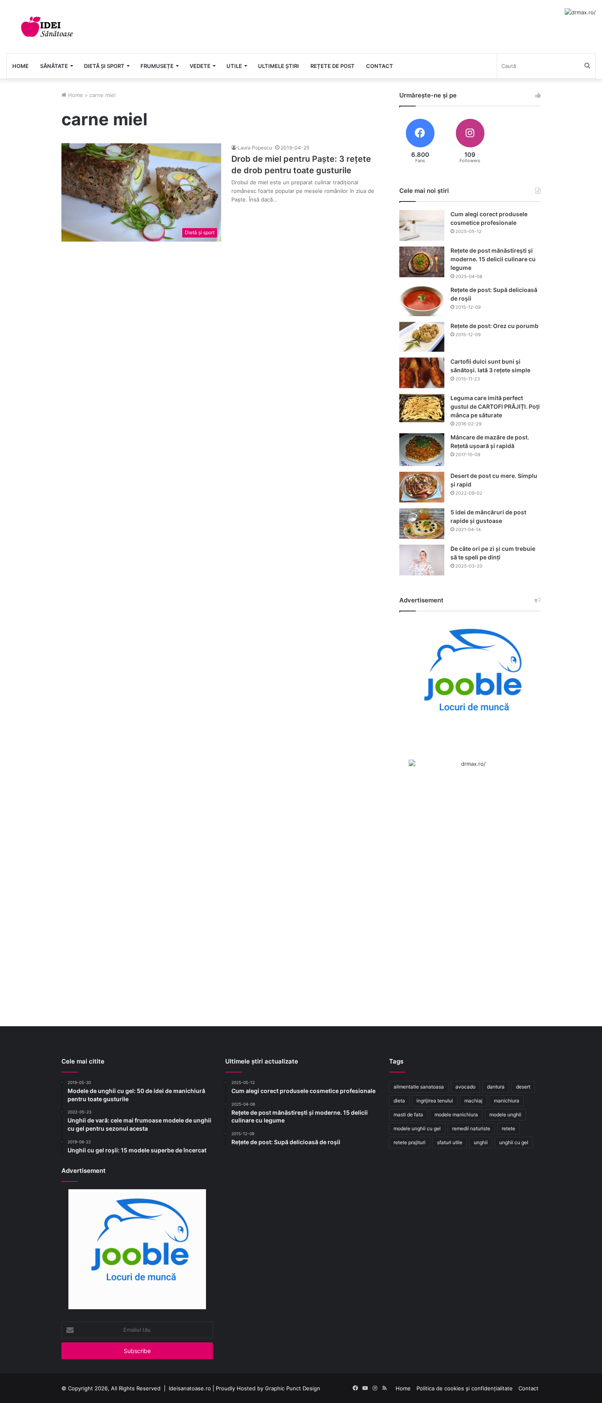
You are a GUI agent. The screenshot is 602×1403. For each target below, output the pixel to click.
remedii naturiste (471, 1128)
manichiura (506, 1101)
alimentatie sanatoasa (419, 1087)
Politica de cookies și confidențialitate (464, 1388)
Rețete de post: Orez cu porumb (494, 325)
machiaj (473, 1101)
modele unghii (505, 1114)
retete (508, 1128)
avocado (465, 1087)
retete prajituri (409, 1142)
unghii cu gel (513, 1142)
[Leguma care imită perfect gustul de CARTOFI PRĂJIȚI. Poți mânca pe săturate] (421, 408)
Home (20, 66)
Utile (234, 66)
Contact (379, 66)
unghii (481, 1142)
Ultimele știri (278, 66)
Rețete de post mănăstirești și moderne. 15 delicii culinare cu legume (493, 259)
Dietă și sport (104, 66)
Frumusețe (157, 66)
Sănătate (54, 66)
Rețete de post (332, 66)
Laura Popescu (255, 148)
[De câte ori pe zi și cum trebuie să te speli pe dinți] (421, 560)
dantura (496, 1087)
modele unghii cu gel (417, 1128)
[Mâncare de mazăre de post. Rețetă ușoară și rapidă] (421, 449)
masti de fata (408, 1114)
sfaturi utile (449, 1142)
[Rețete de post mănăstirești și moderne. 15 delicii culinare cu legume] (421, 262)
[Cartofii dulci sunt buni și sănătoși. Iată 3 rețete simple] (421, 373)
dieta (399, 1101)
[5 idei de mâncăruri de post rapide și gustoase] (421, 523)
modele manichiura (456, 1114)
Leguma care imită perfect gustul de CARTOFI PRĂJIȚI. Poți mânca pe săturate (495, 406)
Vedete (200, 66)
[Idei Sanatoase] (47, 26)
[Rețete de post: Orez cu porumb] (421, 337)
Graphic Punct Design (292, 1388)
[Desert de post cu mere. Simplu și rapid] (421, 487)
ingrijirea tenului (434, 1101)
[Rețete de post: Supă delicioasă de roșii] (421, 301)
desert (523, 1087)
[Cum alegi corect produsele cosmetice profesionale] (421, 225)
